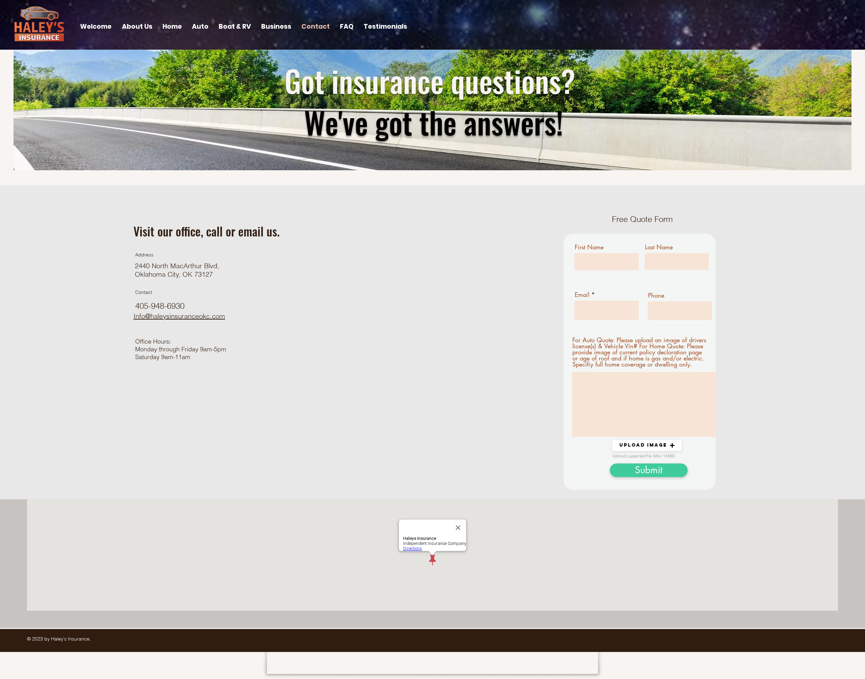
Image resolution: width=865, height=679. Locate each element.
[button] (647, 445)
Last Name (659, 247)
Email (582, 295)
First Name (589, 247)
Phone (656, 295)
